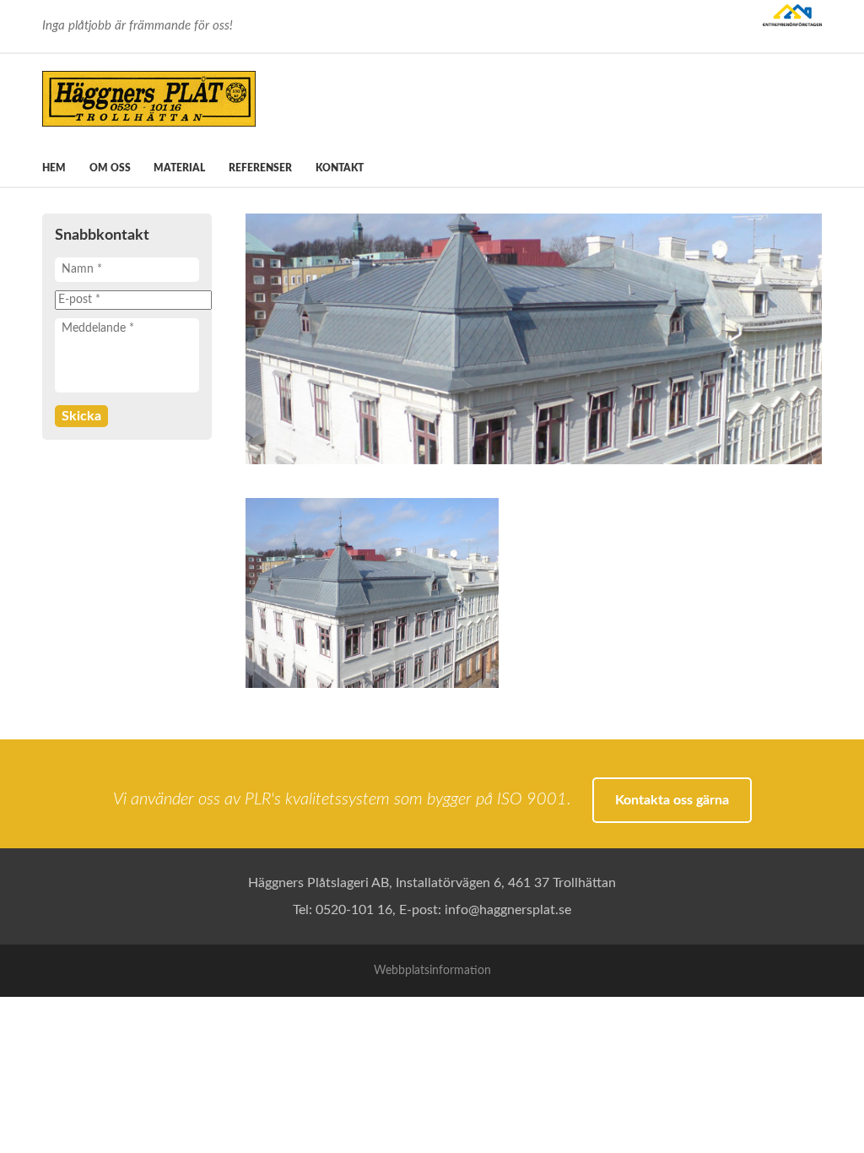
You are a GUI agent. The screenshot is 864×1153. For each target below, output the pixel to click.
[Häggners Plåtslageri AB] (194, 99)
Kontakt (340, 168)
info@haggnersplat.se (508, 910)
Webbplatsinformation (432, 971)
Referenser (260, 168)
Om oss (110, 168)
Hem (54, 168)
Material (179, 168)
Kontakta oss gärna (672, 800)
